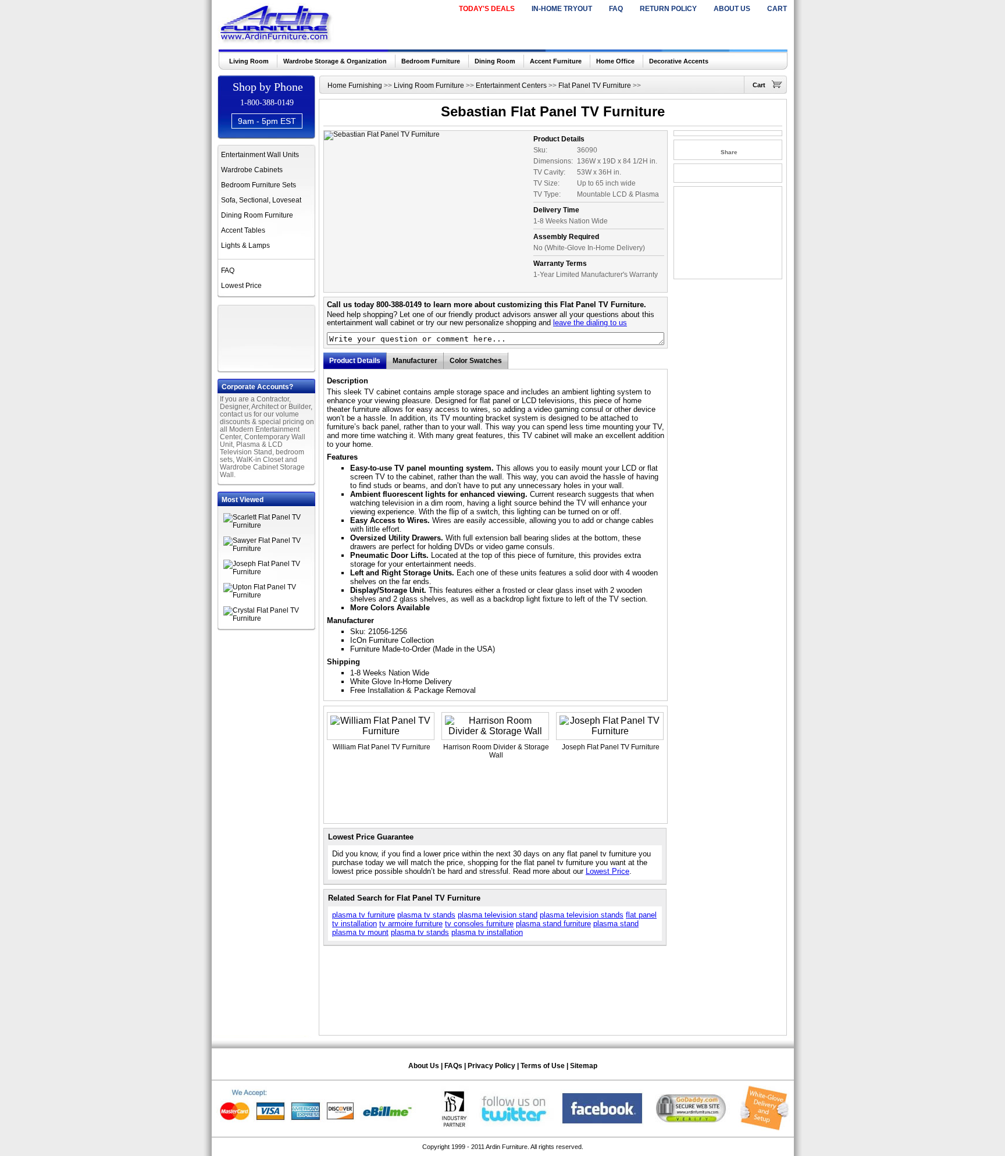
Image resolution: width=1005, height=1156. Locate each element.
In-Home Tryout (562, 9)
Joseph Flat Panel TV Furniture (611, 747)
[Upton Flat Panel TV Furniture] (269, 595)
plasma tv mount (360, 932)
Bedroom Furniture (430, 61)
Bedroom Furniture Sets (258, 185)
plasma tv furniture (363, 914)
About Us (732, 9)
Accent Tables (243, 230)
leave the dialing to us (590, 322)
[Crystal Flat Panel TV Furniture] (269, 618)
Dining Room (495, 61)
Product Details (354, 361)
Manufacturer (415, 361)
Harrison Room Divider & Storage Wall (496, 751)
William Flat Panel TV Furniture (381, 747)
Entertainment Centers (511, 85)
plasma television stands (581, 914)
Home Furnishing (354, 85)
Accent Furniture (556, 61)
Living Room (249, 61)
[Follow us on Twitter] (514, 1128)
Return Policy (668, 9)
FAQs (453, 1066)
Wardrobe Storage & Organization (335, 61)
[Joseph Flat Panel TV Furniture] (269, 572)
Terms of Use (543, 1066)
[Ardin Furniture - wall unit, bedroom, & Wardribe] (277, 40)
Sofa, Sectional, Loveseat (261, 200)
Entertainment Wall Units (260, 155)
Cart (777, 9)
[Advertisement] (267, 337)
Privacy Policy (491, 1066)
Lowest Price (241, 286)
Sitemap (583, 1066)
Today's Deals (487, 9)
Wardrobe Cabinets (252, 170)
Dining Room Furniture (257, 215)
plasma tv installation (487, 932)
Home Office (615, 61)
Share (729, 152)
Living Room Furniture (429, 85)
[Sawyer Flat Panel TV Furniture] (269, 549)
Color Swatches (476, 361)
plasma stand (616, 923)
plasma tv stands (426, 914)
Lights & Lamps (245, 245)
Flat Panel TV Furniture (594, 85)
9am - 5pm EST (267, 121)
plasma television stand (497, 914)
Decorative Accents (678, 61)
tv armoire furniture (411, 923)
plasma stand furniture (553, 923)
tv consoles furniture (479, 923)
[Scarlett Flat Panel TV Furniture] (269, 525)
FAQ (616, 9)
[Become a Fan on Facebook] (602, 1128)
